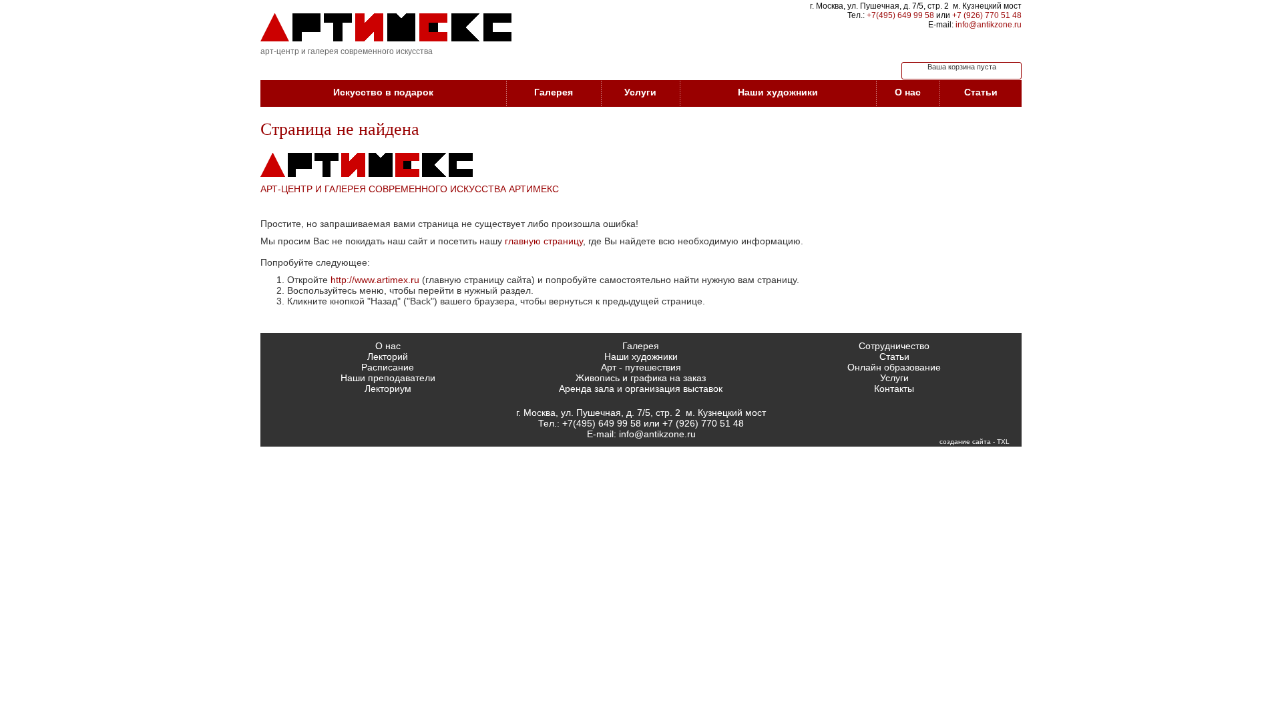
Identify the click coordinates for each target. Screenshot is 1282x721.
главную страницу (544, 241)
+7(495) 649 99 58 (900, 15)
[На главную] (385, 27)
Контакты (894, 388)
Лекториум (388, 388)
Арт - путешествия (641, 367)
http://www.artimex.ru (375, 279)
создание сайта (965, 441)
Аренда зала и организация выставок (640, 388)
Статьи (981, 92)
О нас (908, 92)
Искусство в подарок (383, 92)
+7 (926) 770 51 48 (987, 15)
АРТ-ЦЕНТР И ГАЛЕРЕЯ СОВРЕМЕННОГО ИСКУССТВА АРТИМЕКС (409, 189)
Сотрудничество (894, 345)
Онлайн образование (894, 367)
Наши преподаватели (388, 378)
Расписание (387, 367)
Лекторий (387, 356)
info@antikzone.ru (988, 24)
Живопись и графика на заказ (641, 378)
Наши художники (778, 92)
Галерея (553, 92)
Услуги (640, 92)
